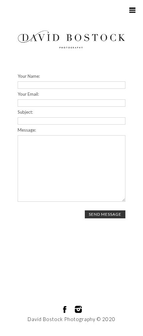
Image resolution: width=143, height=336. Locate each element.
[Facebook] (65, 309)
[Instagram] (78, 309)
